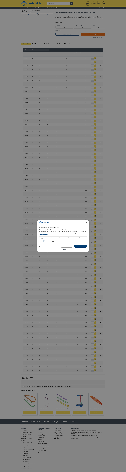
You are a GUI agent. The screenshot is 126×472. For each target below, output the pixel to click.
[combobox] (86, 222)
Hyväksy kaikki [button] (80, 246)
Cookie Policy (63, 249)
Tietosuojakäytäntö (43, 234)
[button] (43, 246)
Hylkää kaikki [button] (66, 246)
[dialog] (63, 236)
